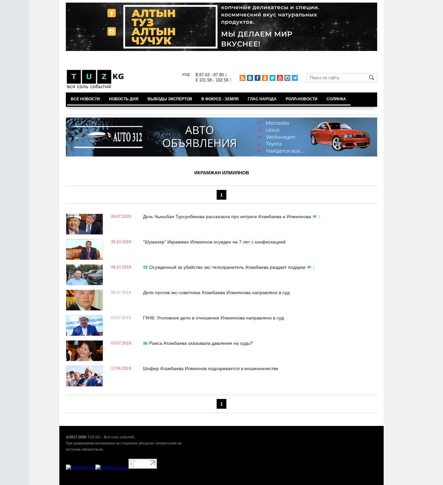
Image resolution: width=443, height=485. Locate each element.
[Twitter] (272, 78)
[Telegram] (295, 78)
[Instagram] (287, 78)
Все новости (85, 99)
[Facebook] (257, 78)
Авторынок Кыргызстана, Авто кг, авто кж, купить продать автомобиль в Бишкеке (144, 481)
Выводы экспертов (170, 99)
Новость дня (123, 99)
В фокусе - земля (220, 99)
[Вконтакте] (250, 78)
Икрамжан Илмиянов (221, 172)
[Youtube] (280, 78)
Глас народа (262, 99)
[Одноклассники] (265, 78)
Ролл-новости (301, 99)
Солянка (336, 99)
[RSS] (242, 78)
